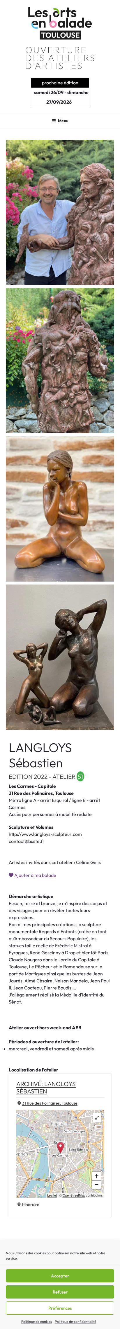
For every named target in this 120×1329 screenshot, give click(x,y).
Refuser (60, 1292)
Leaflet (52, 1195)
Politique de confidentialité (75, 1321)
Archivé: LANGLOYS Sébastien (46, 1087)
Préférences (60, 1308)
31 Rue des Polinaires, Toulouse (49, 1103)
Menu (63, 120)
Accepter (60, 1276)
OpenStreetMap (74, 1195)
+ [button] (96, 1176)
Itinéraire (30, 1204)
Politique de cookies (36, 1321)
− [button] (96, 1184)
